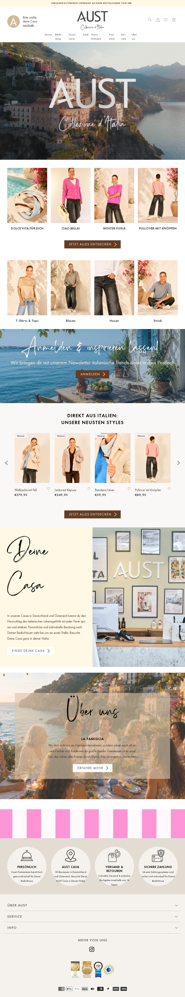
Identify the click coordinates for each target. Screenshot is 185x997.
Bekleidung (58, 36)
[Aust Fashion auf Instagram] (92, 949)
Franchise (112, 36)
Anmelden (90, 374)
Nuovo (48, 34)
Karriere (123, 36)
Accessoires (72, 36)
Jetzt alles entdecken (90, 244)
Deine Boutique (96, 36)
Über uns (134, 36)
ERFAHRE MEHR (90, 768)
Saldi (86, 34)
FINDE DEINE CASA (28, 651)
